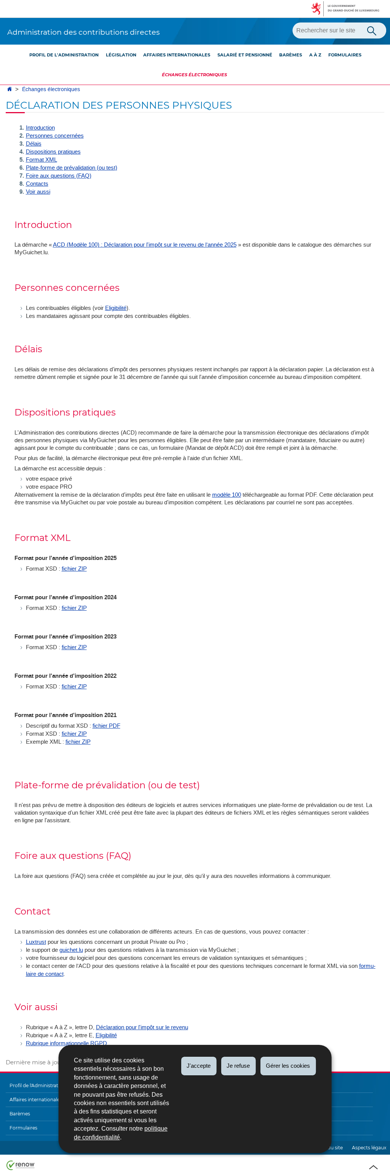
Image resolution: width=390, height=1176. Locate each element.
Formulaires (344, 55)
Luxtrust (36, 942)
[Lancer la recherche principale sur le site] (371, 30)
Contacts (37, 184)
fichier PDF (106, 726)
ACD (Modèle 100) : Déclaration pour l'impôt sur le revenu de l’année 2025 (145, 245)
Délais (34, 144)
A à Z (315, 55)
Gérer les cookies (288, 1065)
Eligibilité (115, 308)
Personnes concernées (55, 136)
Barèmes (290, 55)
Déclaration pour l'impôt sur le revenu (142, 1027)
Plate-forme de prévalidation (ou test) (71, 168)
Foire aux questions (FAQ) (58, 176)
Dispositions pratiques (53, 152)
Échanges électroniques (194, 74)
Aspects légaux (369, 1147)
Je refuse (238, 1065)
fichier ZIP (74, 569)
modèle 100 (226, 495)
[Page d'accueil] (9, 89)
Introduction (40, 128)
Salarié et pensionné (244, 55)
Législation (121, 55)
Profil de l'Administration (64, 55)
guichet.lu (71, 950)
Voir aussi (38, 192)
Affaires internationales (176, 55)
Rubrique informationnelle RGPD (66, 1043)
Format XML (41, 160)
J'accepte (199, 1065)
